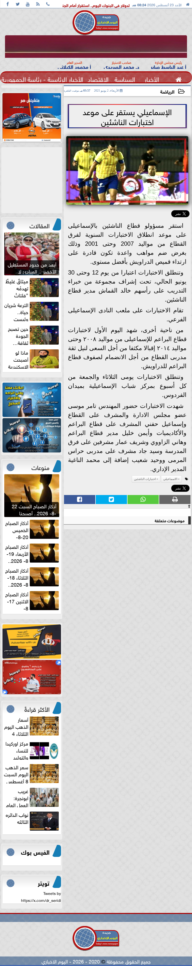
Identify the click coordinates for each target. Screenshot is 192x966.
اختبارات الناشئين (145, 479)
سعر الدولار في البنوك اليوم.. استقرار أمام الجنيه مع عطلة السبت (117, 5)
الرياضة (167, 91)
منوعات (41, 466)
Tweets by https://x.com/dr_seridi (41, 896)
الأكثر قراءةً (37, 708)
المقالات (40, 224)
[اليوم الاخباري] (31, 400)
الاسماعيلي (170, 479)
